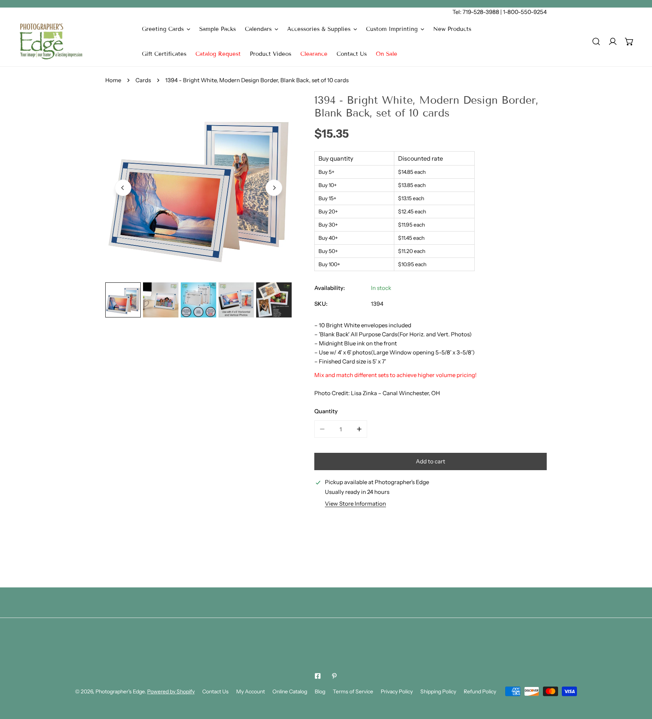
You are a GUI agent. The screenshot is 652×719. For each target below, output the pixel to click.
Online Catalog (289, 691)
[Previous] (123, 187)
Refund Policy (480, 691)
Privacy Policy (397, 691)
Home (113, 80)
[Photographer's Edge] (51, 41)
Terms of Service (353, 691)
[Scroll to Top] (638, 679)
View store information (355, 503)
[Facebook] (317, 676)
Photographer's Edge (120, 691)
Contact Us (215, 691)
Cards (143, 80)
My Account (250, 691)
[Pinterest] (334, 676)
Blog (320, 691)
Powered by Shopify (171, 691)
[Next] (274, 187)
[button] (166, 29)
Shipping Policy (438, 691)
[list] (198, 187)
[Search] (596, 41)
